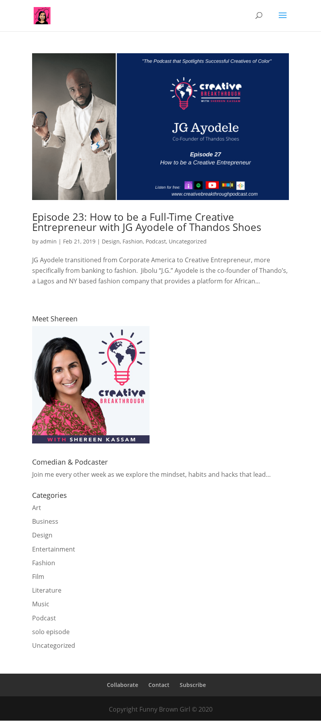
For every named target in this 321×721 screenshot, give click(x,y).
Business (45, 521)
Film (38, 576)
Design (111, 241)
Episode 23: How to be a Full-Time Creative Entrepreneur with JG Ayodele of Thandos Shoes (146, 222)
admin (48, 241)
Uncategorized (188, 241)
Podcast (156, 241)
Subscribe (193, 685)
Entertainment (53, 549)
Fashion (133, 241)
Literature (46, 590)
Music (40, 604)
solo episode (51, 631)
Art (36, 507)
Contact (159, 685)
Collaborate (122, 685)
